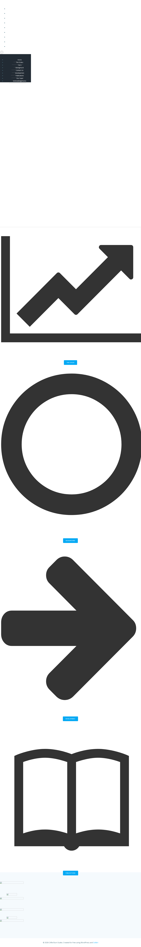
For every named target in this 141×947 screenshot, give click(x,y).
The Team (62, 42)
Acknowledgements (62, 46)
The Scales (62, 13)
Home (62, 9)
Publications (62, 37)
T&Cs (62, 18)
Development (62, 32)
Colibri (95, 942)
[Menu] (60, 52)
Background (62, 23)
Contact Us (62, 28)
